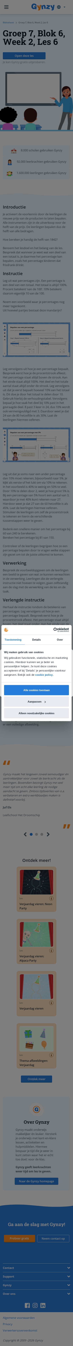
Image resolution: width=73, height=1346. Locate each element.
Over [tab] (60, 639)
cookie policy (44, 674)
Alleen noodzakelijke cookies (36, 713)
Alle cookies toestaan (36, 689)
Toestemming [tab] (13, 639)
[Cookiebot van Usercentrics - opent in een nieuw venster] (53, 630)
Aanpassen (34, 701)
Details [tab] (36, 639)
